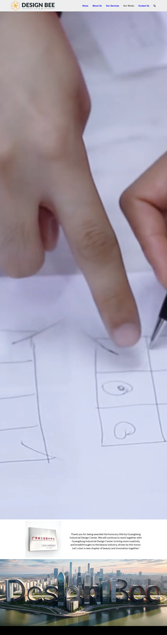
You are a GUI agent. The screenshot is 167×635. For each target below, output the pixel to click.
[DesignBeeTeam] (32, 5)
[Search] (154, 5)
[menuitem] (85, 5)
